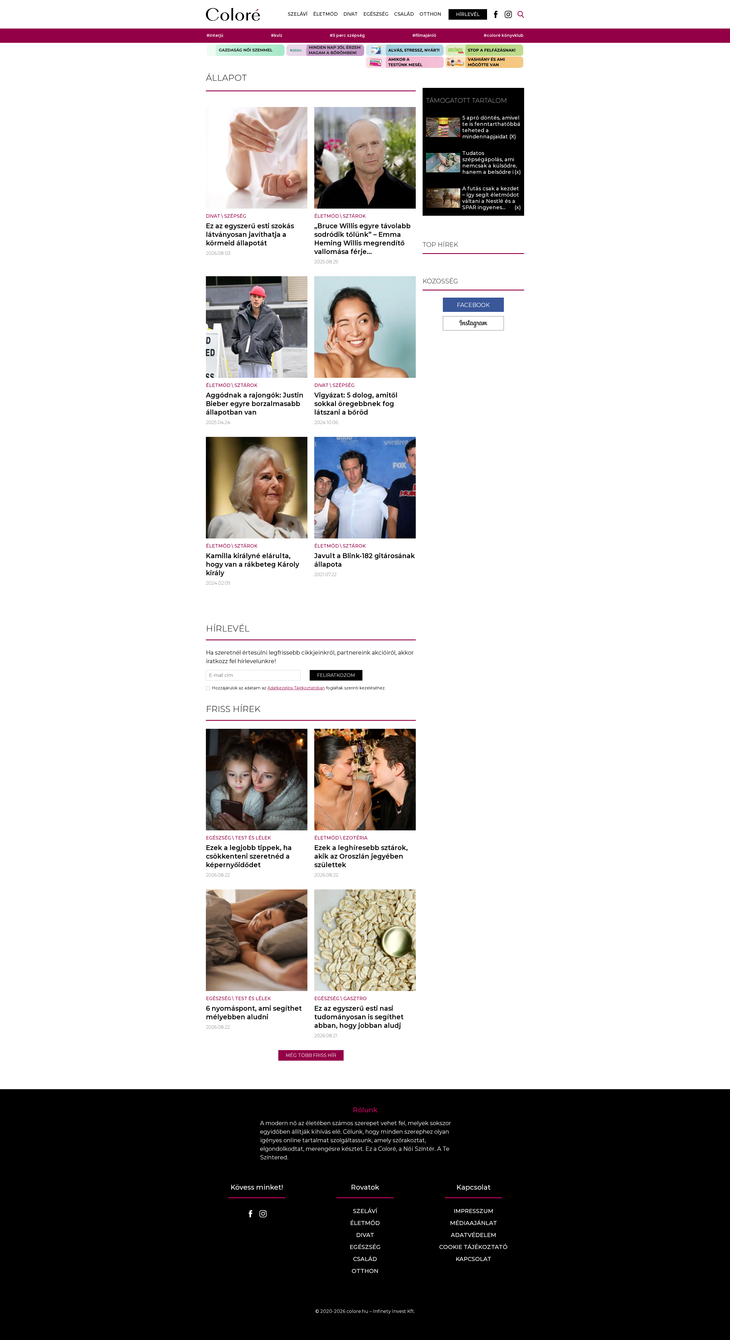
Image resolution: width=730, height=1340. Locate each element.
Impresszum (473, 1211)
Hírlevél (468, 14)
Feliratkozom (336, 675)
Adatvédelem (473, 1235)
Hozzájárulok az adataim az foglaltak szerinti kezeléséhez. (299, 688)
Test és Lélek (253, 838)
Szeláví (297, 14)
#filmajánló (424, 35)
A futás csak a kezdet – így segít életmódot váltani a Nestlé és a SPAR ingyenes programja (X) (490, 201)
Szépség (235, 216)
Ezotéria (355, 838)
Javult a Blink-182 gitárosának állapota (364, 560)
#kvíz (276, 35)
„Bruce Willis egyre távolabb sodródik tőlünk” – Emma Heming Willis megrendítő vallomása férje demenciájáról (362, 243)
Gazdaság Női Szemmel (246, 50)
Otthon (430, 14)
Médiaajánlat (473, 1223)
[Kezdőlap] (233, 14)
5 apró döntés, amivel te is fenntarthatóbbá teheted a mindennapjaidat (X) (491, 127)
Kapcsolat (473, 1259)
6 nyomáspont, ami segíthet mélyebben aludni (254, 1012)
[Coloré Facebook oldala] (495, 14)
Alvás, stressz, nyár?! (405, 50)
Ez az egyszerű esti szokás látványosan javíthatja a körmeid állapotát (250, 234)
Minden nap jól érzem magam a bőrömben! (325, 50)
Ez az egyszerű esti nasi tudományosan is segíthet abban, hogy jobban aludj (358, 1017)
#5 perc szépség (347, 35)
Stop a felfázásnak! (484, 50)
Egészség (375, 14)
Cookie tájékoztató (473, 1247)
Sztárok (354, 216)
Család (404, 14)
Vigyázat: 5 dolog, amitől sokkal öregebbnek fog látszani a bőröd (356, 403)
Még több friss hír (311, 1055)
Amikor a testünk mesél (405, 62)
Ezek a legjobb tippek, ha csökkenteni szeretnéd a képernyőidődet (249, 856)
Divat (350, 14)
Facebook (473, 305)
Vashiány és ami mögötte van (484, 62)
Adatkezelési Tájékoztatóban (296, 688)
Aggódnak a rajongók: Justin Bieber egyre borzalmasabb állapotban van (254, 403)
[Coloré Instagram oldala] (508, 14)
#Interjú (214, 35)
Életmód (325, 14)
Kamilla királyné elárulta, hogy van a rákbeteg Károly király (252, 564)
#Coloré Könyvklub (504, 35)
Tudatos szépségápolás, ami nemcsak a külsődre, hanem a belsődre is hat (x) (489, 165)
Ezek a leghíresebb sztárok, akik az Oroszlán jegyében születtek (361, 856)
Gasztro (355, 998)
